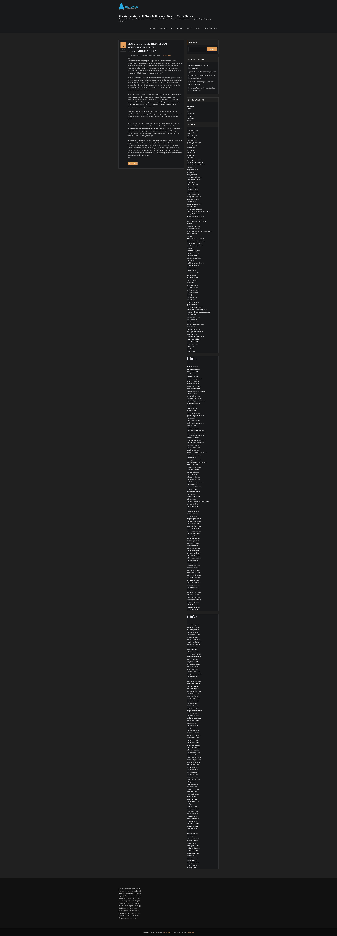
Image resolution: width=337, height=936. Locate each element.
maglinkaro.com (192, 740)
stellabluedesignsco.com (195, 482)
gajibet (135, 915)
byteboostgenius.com (194, 760)
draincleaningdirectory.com (196, 440)
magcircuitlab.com (193, 701)
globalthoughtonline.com (195, 416)
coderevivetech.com (193, 587)
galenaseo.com (192, 305)
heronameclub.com (193, 492)
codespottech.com (193, 504)
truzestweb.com (192, 851)
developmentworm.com (195, 332)
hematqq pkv (136, 901)
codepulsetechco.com (194, 674)
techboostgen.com (193, 632)
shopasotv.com (192, 319)
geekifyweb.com (192, 649)
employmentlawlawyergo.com (197, 310)
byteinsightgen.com (193, 565)
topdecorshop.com (193, 317)
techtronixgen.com (193, 524)
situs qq (133, 891)
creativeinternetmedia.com (196, 165)
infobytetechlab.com (194, 575)
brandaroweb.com (193, 865)
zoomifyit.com (191, 868)
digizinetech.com (192, 568)
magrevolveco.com (193, 590)
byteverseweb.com (193, 755)
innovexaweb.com (193, 819)
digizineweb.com (192, 676)
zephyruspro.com (193, 789)
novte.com (190, 236)
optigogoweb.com (193, 863)
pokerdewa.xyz (192, 297)
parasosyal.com (192, 457)
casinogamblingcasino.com (196, 435)
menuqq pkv (122, 888)
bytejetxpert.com (192, 605)
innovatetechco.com (194, 538)
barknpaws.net (192, 408)
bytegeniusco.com (193, 551)
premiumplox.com (193, 265)
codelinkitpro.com (193, 630)
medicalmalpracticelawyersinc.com (198, 312)
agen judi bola (124, 896)
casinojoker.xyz (192, 295)
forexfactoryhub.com (194, 180)
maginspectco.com (193, 607)
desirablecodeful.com (194, 487)
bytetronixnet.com (193, 602)
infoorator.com (192, 234)
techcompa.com (192, 184)
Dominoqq (162, 28)
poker (189, 121)
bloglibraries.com (193, 450)
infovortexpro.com (193, 595)
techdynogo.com (192, 506)
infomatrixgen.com (193, 570)
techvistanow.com (193, 686)
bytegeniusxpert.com (194, 654)
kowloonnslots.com (193, 199)
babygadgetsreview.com (195, 214)
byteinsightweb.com (193, 516)
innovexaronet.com (193, 684)
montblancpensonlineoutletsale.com (199, 211)
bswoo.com (191, 351)
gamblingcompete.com (194, 160)
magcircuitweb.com (193, 528)
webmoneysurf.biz (193, 273)
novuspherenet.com (193, 838)
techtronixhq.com (193, 625)
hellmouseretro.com (194, 467)
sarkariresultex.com (193, 403)
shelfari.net (190, 283)
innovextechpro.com (194, 526)
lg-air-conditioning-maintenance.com (199, 231)
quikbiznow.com (192, 858)
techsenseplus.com (193, 555)
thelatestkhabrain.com (194, 398)
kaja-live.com (191, 182)
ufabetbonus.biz (192, 341)
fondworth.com (192, 394)
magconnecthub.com (194, 757)
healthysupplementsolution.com (198, 501)
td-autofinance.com (193, 194)
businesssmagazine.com (195, 162)
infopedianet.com (193, 765)
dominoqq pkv (135, 913)
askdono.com (191, 155)
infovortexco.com (193, 720)
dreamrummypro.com (194, 379)
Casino (180, 28)
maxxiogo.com (192, 806)
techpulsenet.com (193, 716)
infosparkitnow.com (193, 644)
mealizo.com (191, 406)
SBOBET (189, 28)
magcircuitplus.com (193, 597)
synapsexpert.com (193, 853)
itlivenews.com (192, 334)
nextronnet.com (192, 811)
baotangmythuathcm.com (195, 443)
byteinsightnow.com (193, 585)
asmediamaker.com (193, 413)
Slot (172, 28)
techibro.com (191, 202)
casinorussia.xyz (192, 285)
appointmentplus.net (194, 329)
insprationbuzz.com (193, 389)
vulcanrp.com (191, 207)
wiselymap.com (192, 175)
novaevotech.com (193, 693)
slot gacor (190, 116)
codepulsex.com (192, 728)
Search (193, 42)
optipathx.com (192, 792)
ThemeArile (190, 932)
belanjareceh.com (193, 384)
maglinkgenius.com (193, 698)
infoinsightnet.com (193, 666)
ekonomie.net (191, 327)
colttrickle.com (192, 135)
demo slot (190, 106)
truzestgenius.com (193, 713)
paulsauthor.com (192, 484)
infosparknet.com (193, 782)
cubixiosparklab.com (194, 691)
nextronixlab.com (193, 794)
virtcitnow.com (192, 172)
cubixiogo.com (192, 836)
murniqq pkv (126, 901)
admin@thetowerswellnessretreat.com (144, 55)
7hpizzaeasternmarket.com (196, 238)
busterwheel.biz (192, 280)
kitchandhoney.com (193, 251)
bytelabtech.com (192, 637)
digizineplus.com (192, 774)
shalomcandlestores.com (195, 423)
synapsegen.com (192, 826)
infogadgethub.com (193, 627)
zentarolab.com (192, 855)
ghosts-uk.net (191, 153)
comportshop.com (193, 314)
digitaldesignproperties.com (196, 401)
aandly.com (191, 349)
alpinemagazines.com (194, 204)
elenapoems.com (192, 465)
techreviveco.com (193, 738)
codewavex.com (192, 703)
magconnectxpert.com (194, 711)
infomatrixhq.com (193, 689)
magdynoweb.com (193, 733)
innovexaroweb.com (193, 735)
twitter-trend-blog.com (194, 209)
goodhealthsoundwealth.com (197, 462)
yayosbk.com (191, 268)
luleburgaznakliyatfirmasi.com (197, 452)
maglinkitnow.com (193, 514)
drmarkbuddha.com (193, 229)
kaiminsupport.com (193, 381)
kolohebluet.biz (192, 275)
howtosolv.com (192, 256)
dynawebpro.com (193, 824)
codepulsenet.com (193, 767)
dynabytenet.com (193, 743)
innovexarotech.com (194, 592)
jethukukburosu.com (194, 445)
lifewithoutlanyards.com (195, 246)
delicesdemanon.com (194, 258)
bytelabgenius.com (193, 536)
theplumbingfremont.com (195, 337)
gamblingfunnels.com (194, 143)
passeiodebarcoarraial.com (196, 391)
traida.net (190, 248)
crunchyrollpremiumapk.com (196, 430)
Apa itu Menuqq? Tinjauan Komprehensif (202, 72)
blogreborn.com (192, 170)
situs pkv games (133, 888)
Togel (198, 28)
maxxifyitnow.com (193, 784)
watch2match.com (193, 302)
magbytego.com (192, 662)
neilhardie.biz (191, 270)
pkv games (132, 163)
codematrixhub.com (193, 553)
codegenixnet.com (193, 580)
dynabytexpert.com (193, 801)
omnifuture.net (192, 140)
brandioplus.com (192, 821)
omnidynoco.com (193, 846)
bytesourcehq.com (193, 669)
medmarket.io (191, 494)
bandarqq (190, 118)
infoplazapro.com (193, 543)
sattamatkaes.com (193, 428)
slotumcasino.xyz (192, 287)
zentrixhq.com (191, 797)
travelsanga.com (192, 322)
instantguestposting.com (195, 324)
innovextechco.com (193, 696)
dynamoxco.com (192, 814)
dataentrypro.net (192, 376)
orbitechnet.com (192, 841)
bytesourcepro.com (193, 745)
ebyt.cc (189, 224)
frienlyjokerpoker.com (194, 197)
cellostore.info (191, 411)
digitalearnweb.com (193, 369)
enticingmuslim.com (193, 460)
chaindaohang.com (193, 226)
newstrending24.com (194, 339)
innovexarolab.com (193, 573)
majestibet (121, 915)
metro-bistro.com (193, 253)
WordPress (166, 932)
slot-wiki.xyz (191, 300)
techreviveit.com (192, 546)
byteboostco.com (193, 706)
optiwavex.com (192, 843)
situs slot (133, 896)
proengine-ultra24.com (194, 243)
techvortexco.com (193, 647)
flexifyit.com (191, 804)
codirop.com (191, 150)
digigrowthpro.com (193, 133)
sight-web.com (192, 187)
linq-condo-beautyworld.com (196, 221)
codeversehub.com (193, 752)
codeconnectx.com (193, 679)
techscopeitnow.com (194, 600)
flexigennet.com (192, 489)
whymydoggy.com (193, 367)
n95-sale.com (191, 167)
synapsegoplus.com (193, 762)
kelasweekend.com (193, 344)
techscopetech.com (193, 730)
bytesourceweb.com (193, 582)
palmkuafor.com (192, 374)
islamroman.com (192, 192)
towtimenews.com (193, 438)
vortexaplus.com (192, 833)
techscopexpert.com (194, 531)
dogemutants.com (193, 472)
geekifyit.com (191, 425)
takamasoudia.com (193, 477)
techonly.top (191, 157)
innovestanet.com (193, 799)
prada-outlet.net (192, 130)
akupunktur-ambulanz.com (196, 216)
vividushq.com (192, 831)
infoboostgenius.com (194, 558)
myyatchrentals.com (194, 421)
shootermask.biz (192, 278)
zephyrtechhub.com (193, 848)
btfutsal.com (191, 148)
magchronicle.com (193, 509)
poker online (191, 113)
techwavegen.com (193, 560)
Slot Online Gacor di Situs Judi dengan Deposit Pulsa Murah (155, 16)
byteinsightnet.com (193, 671)
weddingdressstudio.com (195, 263)
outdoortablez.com (193, 497)
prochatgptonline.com (194, 177)
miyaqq (129, 915)
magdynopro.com (193, 541)
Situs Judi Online (211, 28)
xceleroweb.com (192, 860)
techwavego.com (192, 725)
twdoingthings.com (193, 479)
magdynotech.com (193, 770)
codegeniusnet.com (193, 664)
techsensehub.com (193, 635)
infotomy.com (191, 499)
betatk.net (190, 346)
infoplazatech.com (193, 652)
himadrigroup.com (193, 189)
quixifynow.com (192, 787)
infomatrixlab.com (193, 750)
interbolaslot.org (192, 371)
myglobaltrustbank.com (195, 307)
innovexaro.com (192, 777)
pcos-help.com (192, 145)
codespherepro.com (194, 578)
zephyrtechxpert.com (194, 718)
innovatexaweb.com (193, 640)
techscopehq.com (193, 772)
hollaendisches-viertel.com (196, 241)
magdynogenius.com (194, 519)
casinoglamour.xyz (193, 290)
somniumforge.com (193, 448)
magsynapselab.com (194, 521)
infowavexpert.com (193, 548)
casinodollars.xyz (192, 292)
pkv (188, 111)
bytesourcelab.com (193, 779)
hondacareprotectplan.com (196, 433)
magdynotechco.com (194, 642)
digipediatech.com (193, 511)
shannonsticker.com (194, 386)
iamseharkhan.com (193, 396)
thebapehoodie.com (193, 455)
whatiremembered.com (195, 219)
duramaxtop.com (193, 474)
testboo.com (191, 260)
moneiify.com (191, 418)
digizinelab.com (192, 723)
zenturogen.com (192, 816)
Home (152, 28)
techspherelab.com (193, 747)
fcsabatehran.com (193, 470)
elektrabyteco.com (193, 708)
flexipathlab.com (192, 828)
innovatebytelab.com (194, 657)
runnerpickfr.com (193, 138)
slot (138, 891)
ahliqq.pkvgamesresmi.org (127, 918)
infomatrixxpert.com (194, 681)
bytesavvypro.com (193, 563)
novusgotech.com (193, 809)
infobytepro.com (192, 659)
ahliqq (189, 108)
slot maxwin (122, 903)
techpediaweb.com (193, 533)
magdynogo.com (192, 609)
